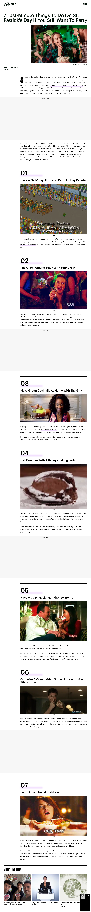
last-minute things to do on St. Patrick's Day (66, 85)
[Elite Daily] (10, 4)
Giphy (54, 235)
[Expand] (82, 895)
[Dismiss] (88, 895)
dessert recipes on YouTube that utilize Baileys (51, 519)
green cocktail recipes (49, 429)
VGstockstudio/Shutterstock (80, 64)
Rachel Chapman (11, 67)
